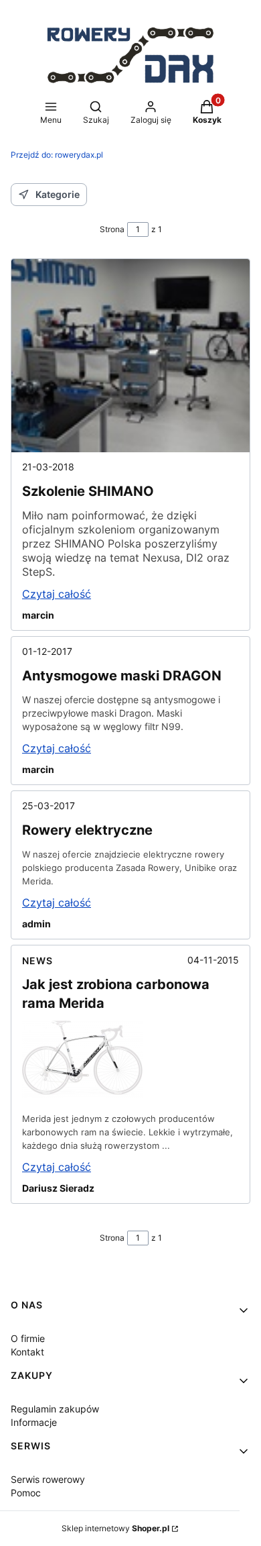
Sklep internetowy (115, 1528)
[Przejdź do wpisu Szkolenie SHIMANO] (130, 355)
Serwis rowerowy (48, 1479)
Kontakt (27, 1351)
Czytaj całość (56, 594)
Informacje (34, 1422)
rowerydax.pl (57, 155)
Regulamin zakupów (55, 1408)
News (37, 960)
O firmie (28, 1338)
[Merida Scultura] (82, 1094)
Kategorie (57, 194)
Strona (112, 229)
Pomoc (26, 1492)
